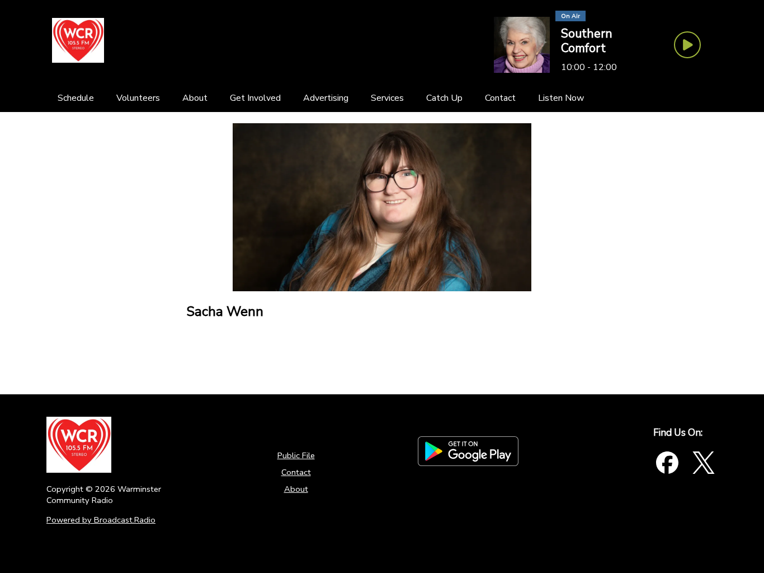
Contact (296, 472)
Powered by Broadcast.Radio (100, 519)
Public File (296, 455)
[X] (704, 463)
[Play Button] (687, 44)
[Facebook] (667, 463)
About (296, 489)
